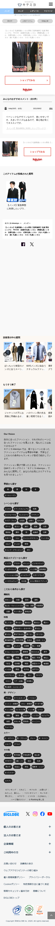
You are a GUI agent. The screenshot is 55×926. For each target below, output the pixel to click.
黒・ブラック (22, 738)
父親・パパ (19, 761)
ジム (17, 538)
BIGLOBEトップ (11, 897)
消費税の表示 (26, 863)
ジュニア (8, 755)
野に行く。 (9, 796)
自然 (8, 721)
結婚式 (35, 532)
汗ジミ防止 (18, 611)
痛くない (29, 634)
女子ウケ (35, 669)
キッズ (20, 11)
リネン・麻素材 (26, 704)
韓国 (26, 663)
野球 (26, 544)
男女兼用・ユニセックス (14, 687)
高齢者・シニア (38, 767)
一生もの (20, 675)
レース (40, 710)
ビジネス (8, 509)
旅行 (26, 526)
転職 (34, 509)
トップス (8, 563)
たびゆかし (42, 796)
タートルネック (20, 698)
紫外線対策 (9, 640)
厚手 (45, 652)
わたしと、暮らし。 (13, 793)
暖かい (46, 622)
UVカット (8, 600)
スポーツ (8, 538)
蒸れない (28, 622)
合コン (17, 526)
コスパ (8, 681)
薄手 (8, 658)
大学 (44, 526)
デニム (8, 698)
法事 (44, 532)
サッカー (17, 544)
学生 (26, 767)
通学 (17, 532)
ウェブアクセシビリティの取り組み (21, 870)
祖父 (29, 761)
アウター (17, 563)
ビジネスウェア (38, 563)
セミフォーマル (10, 515)
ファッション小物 (11, 575)
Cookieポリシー (12, 884)
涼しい (8, 628)
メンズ (6, 11)
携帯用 (25, 652)
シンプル (35, 715)
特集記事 (45, 21)
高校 (35, 526)
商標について (39, 890)
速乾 (36, 600)
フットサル (45, 538)
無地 (17, 715)
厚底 (17, 669)
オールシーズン (10, 495)
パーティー (35, 515)
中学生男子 (27, 755)
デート (8, 526)
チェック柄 (9, 710)
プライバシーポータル (39, 877)
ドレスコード (24, 515)
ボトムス (26, 563)
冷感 (17, 600)
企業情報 (8, 844)
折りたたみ (35, 652)
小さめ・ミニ (40, 640)
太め (8, 646)
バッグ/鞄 (33, 569)
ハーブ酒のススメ (18, 799)
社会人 (17, 767)
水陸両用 (39, 605)
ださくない (39, 634)
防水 (27, 600)
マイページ (48, 11)
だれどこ (22, 790)
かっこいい (36, 721)
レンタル (8, 669)
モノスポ (43, 793)
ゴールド (17, 744)
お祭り (31, 520)
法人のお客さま (12, 835)
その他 (23, 581)
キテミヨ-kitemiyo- (12, 223)
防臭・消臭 (29, 605)
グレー (32, 738)
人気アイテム (27, 21)
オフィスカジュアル (21, 509)
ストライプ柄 (20, 710)
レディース (34, 11)
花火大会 (40, 520)
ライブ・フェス (10, 520)
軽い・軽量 (36, 646)
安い (29, 675)
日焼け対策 (19, 640)
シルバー (8, 744)
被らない (8, 634)
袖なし (46, 658)
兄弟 (38, 761)
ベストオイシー (30, 793)
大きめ (29, 640)
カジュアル (45, 715)
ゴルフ (8, 544)
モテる (26, 669)
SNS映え (29, 681)
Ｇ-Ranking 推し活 (36, 799)
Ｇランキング (10, 790)
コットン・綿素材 (11, 704)
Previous (5, 354)
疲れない (37, 622)
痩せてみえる (19, 634)
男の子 (8, 767)
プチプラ (38, 675)
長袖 (26, 658)
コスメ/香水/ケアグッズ (38, 581)
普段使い (26, 721)
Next (49, 354)
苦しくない (9, 622)
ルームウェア (25, 575)
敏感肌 (46, 663)
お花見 (22, 520)
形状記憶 (28, 611)
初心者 (37, 755)
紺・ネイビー (43, 738)
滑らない (18, 622)
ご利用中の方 (11, 852)
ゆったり (17, 646)
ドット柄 (31, 710)
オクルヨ (33, 790)
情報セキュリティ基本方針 (16, 890)
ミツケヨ (31, 796)
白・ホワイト (10, 738)
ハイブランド (10, 675)
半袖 (17, 658)
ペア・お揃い (19, 681)
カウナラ (21, 796)
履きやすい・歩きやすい (23, 628)
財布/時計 (42, 569)
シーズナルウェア (11, 581)
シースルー (32, 698)
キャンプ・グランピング (14, 550)
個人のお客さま (12, 826)
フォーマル (9, 727)
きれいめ (17, 721)
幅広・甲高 (36, 658)
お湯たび (43, 790)
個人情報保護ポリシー (14, 877)
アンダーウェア (10, 569)
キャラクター (10, 773)
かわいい (26, 715)
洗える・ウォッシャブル (14, 605)
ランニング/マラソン (30, 538)
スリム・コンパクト (12, 652)
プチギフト (9, 761)
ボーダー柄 (38, 704)
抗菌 (8, 611)
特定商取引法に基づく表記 (36, 884)
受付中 (9, 21)
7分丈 (8, 663)
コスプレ (8, 781)
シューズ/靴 (23, 569)
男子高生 (17, 755)
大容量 (26, 646)
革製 (8, 715)
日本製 (17, 663)
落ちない (38, 628)
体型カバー (36, 663)
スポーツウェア (38, 575)
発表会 (8, 532)
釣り (29, 550)
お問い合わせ (10, 863)
